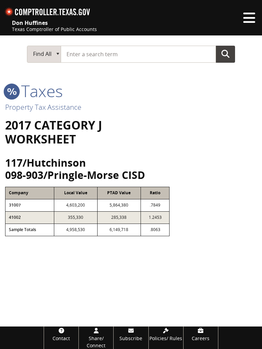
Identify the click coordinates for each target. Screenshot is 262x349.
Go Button (225, 54)
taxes (40, 91)
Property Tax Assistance (43, 107)
